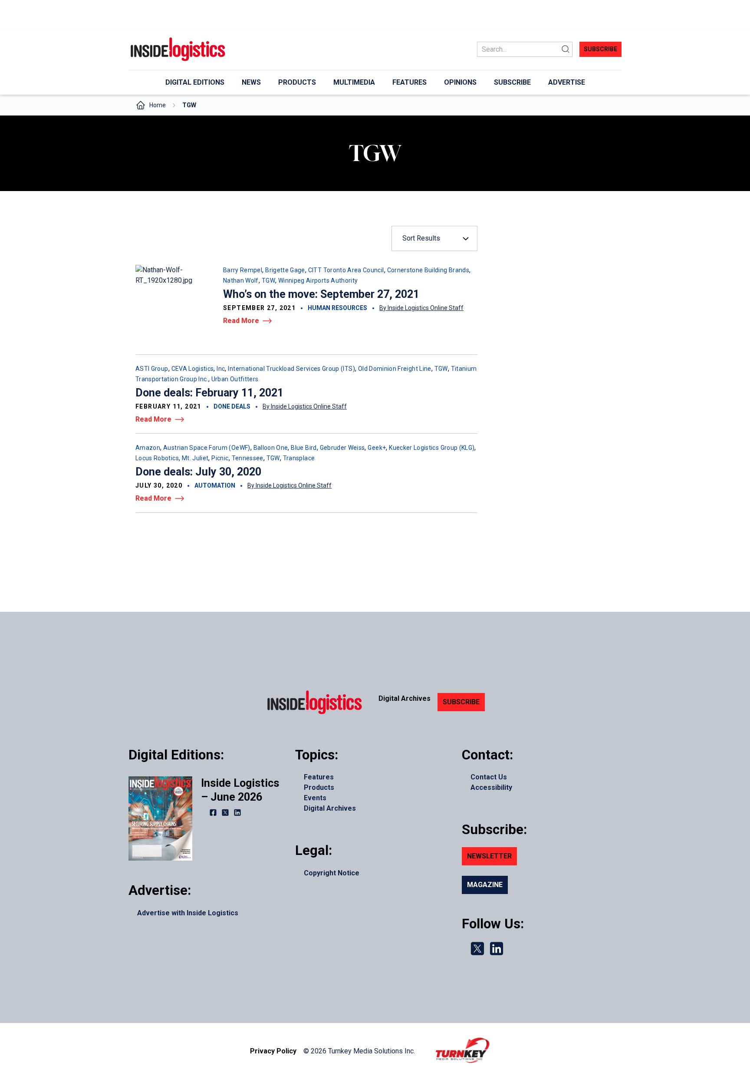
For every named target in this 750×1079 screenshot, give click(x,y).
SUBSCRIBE (461, 702)
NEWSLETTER (489, 856)
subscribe (600, 49)
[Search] (565, 49)
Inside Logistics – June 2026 (240, 790)
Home (157, 105)
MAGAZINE (485, 885)
